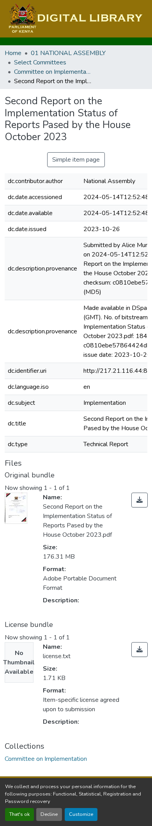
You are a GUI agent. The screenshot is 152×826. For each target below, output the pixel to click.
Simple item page (76, 159)
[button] (75, 18)
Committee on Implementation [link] (53, 72)
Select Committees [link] (40, 62)
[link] (139, 500)
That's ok (19, 814)
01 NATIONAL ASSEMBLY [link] (68, 53)
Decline (49, 814)
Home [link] (13, 53)
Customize (81, 814)
